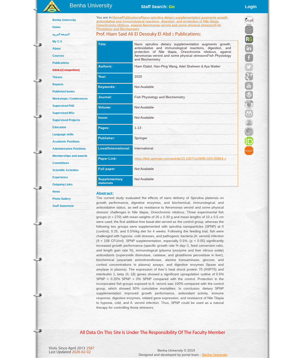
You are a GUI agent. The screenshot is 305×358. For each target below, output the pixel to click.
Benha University (91, 5)
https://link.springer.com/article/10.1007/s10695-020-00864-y (180, 158)
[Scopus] (249, 145)
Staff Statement (63, 206)
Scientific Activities (65, 170)
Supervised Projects (66, 120)
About (56, 48)
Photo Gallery (61, 198)
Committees (60, 163)
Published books (63, 91)
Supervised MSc (63, 113)
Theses (57, 77)
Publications (60, 63)
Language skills (63, 134)
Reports (57, 84)
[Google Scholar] (249, 14)
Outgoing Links (62, 184)
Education (59, 127)
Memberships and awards (69, 156)
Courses (58, 55)
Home (56, 27)
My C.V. (57, 41)
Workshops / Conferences (70, 98)
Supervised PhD (63, 105)
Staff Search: (158, 6)
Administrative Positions (69, 148)
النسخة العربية (61, 34)
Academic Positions (66, 141)
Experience (60, 177)
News (56, 191)
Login (251, 6)
